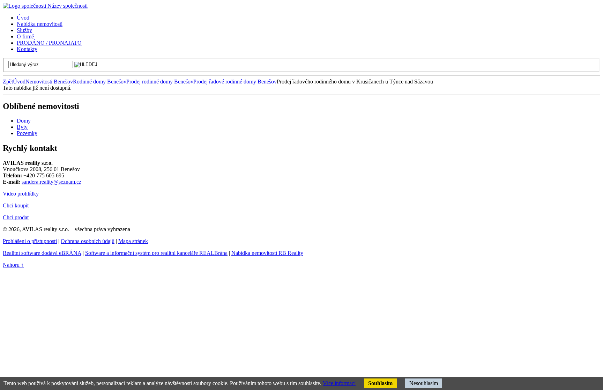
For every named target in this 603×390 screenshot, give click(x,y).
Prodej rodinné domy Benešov (159, 81)
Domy (24, 121)
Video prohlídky (21, 194)
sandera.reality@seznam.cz (51, 182)
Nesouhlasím (423, 383)
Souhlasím (380, 383)
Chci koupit (16, 205)
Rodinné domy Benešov (99, 81)
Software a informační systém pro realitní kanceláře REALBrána (156, 253)
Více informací (339, 383)
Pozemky (27, 133)
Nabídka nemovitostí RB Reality (267, 253)
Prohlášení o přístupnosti (30, 241)
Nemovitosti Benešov (49, 81)
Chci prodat (16, 217)
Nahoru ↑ (13, 265)
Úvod (19, 81)
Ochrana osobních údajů (87, 241)
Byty (22, 127)
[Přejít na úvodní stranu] (45, 6)
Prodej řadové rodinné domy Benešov (235, 81)
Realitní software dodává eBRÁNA (42, 253)
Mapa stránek (133, 241)
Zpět (8, 81)
